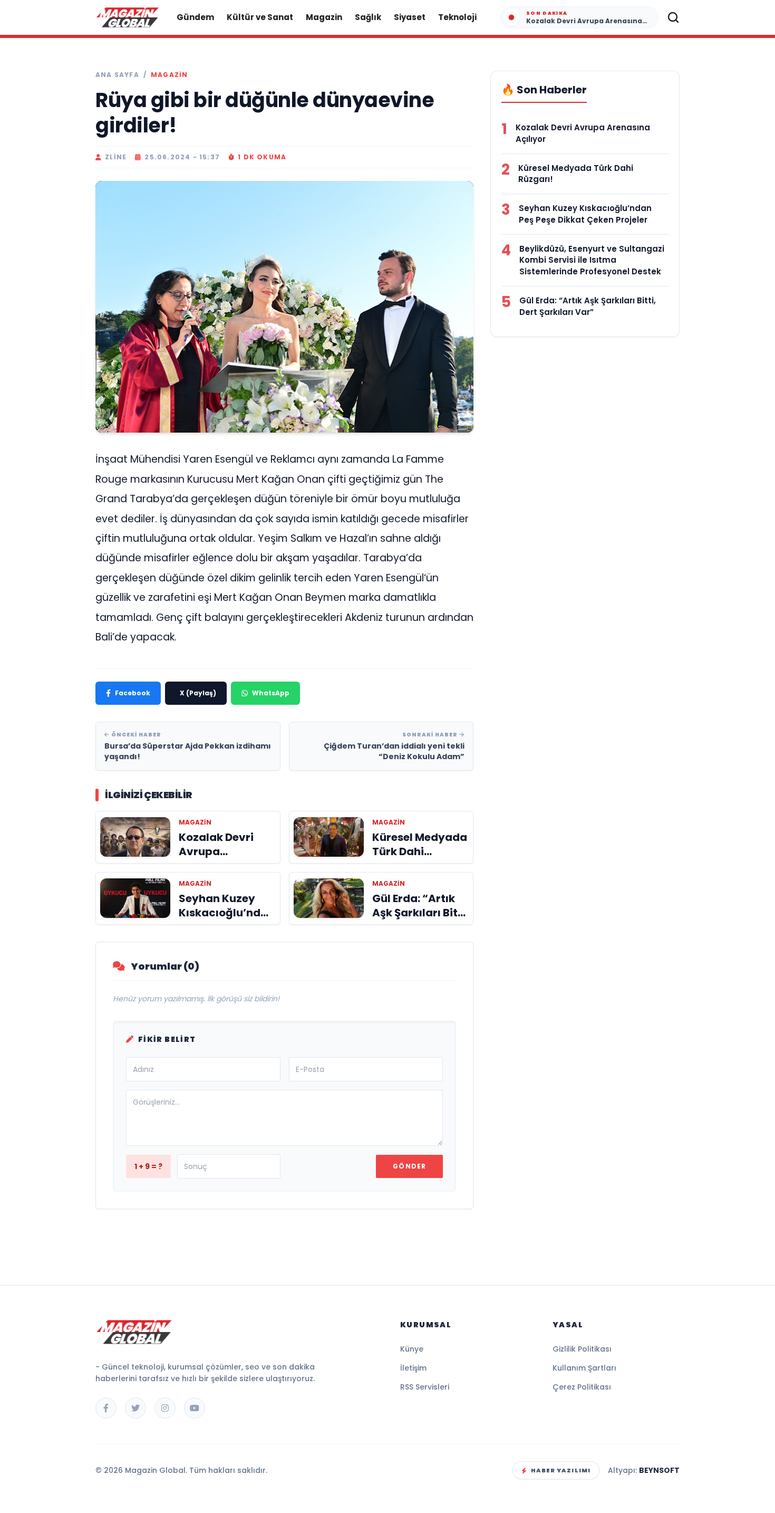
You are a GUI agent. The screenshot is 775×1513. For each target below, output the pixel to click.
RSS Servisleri (424, 1387)
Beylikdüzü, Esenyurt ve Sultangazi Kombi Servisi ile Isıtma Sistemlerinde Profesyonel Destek (591, 260)
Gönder (409, 1166)
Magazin (324, 17)
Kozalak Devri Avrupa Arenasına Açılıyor (583, 133)
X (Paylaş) (198, 692)
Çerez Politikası (582, 1387)
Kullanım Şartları (584, 1368)
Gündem (195, 17)
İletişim (413, 1368)
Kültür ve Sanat (260, 17)
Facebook (132, 692)
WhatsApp (270, 692)
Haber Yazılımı (560, 1470)
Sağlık (368, 17)
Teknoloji (457, 17)
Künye (411, 1349)
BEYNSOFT (659, 1470)
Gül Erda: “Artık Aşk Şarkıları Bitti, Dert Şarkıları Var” (587, 306)
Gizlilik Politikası (582, 1349)
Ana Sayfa (117, 75)
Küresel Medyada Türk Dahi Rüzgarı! (575, 173)
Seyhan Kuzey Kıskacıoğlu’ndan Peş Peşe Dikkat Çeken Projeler (585, 214)
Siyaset (409, 17)
